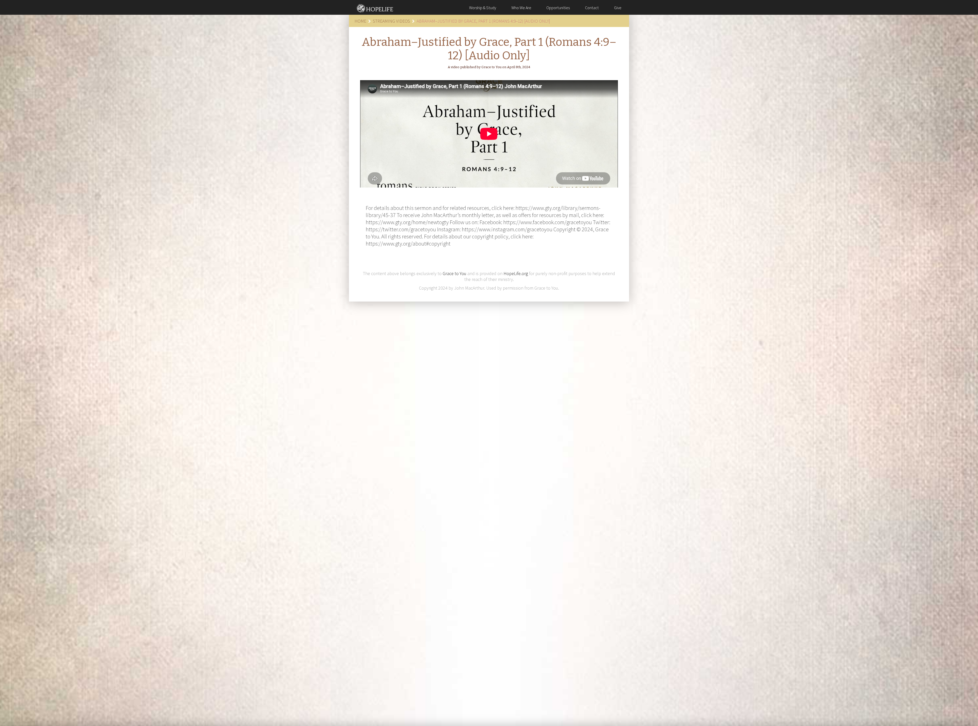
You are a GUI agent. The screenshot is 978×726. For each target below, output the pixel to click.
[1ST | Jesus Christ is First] (375, 7)
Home (360, 21)
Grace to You (454, 273)
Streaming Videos (391, 21)
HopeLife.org (516, 273)
